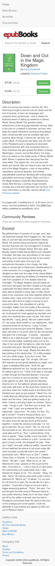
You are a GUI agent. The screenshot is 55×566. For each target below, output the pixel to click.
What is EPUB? (9, 531)
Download (43, 82)
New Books (9, 10)
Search (45, 43)
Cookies (6, 549)
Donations (7, 521)
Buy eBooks (8, 534)
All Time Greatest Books (14, 524)
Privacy (5, 555)
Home (5, 4)
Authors (7, 16)
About (5, 546)
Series (5, 527)
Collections (10, 23)
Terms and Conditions (13, 552)
